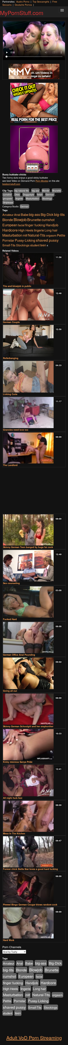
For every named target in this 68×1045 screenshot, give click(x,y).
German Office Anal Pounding (19, 654)
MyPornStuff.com (21, 13)
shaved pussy (47, 240)
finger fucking (35, 224)
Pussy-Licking (25, 240)
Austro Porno (22, 1)
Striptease (8, 202)
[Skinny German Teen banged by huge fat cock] (34, 529)
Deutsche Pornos (23, 4)
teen (43, 245)
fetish (40, 194)
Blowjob (20, 219)
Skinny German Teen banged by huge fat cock (28, 547)
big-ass (35, 190)
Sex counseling (11, 583)
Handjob (52, 224)
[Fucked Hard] (34, 602)
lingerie (19, 198)
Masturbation (32, 198)
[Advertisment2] (34, 149)
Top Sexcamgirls (41, 1)
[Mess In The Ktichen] (34, 816)
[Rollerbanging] (34, 340)
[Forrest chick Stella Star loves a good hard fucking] (34, 851)
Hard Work (8, 940)
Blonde (45, 190)
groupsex (7, 198)
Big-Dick (47, 214)
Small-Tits (8, 245)
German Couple (11, 322)
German (50, 194)
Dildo (17, 194)
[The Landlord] (34, 448)
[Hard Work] (34, 922)
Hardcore (10, 230)
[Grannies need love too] (34, 412)
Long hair (51, 230)
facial (21, 225)
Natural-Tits (36, 235)
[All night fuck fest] (34, 780)
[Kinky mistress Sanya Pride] (34, 744)
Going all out (10, 690)
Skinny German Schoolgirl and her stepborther (28, 726)
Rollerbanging (10, 358)
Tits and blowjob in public (17, 286)
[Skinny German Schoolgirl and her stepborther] (34, 709)
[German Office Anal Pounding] (34, 637)
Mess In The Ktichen (14, 833)
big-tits (59, 214)
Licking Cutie (10, 394)
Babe (24, 214)
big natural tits (22, 190)
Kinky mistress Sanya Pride (17, 761)
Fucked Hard (10, 619)
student (35, 245)
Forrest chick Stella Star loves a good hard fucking (30, 869)
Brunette (56, 190)
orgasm (51, 235)
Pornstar (8, 240)
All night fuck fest (12, 797)
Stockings (47, 198)
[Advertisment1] (34, 102)
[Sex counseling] (34, 566)
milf (25, 235)
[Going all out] (34, 673)
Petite (61, 235)
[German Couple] (34, 304)
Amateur (7, 214)
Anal (17, 214)
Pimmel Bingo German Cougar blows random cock (30, 904)
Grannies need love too (15, 429)
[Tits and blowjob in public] (34, 268)
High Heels (25, 230)
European (9, 224)
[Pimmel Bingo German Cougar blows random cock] (34, 887)
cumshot (7, 194)
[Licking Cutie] (34, 377)
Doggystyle (28, 194)
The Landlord (10, 465)
